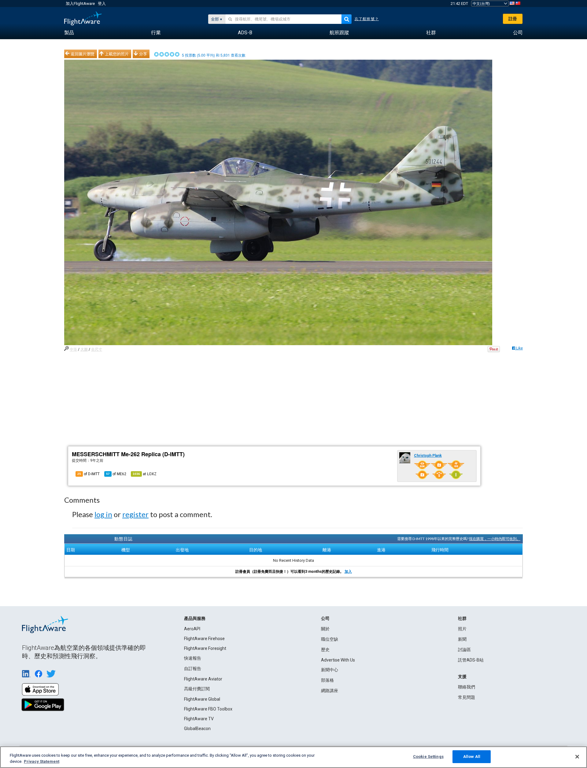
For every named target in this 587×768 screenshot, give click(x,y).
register (135, 514)
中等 (73, 349)
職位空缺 (329, 639)
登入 (102, 3)
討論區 (464, 649)
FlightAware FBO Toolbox (208, 708)
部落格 (327, 680)
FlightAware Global (202, 699)
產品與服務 (194, 618)
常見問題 (466, 697)
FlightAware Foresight (205, 648)
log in (103, 514)
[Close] (577, 756)
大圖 (84, 349)
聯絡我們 (466, 686)
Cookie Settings (428, 756)
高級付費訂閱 (197, 688)
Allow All (471, 756)
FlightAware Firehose (204, 638)
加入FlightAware (80, 3)
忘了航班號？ (367, 19)
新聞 (462, 639)
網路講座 (329, 690)
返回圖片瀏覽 (82, 53)
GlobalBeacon (197, 728)
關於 (325, 628)
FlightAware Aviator (203, 679)
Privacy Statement (41, 761)
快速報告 (192, 658)
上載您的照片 (117, 53)
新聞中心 (329, 669)
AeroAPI (192, 628)
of (116, 474)
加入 (348, 571)
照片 (462, 628)
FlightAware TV (199, 718)
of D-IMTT (88, 474)
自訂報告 (192, 668)
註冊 (512, 18)
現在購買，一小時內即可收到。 (494, 538)
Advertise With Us (338, 660)
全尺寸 (96, 349)
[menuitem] (69, 32)
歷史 (325, 649)
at (145, 474)
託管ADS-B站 (471, 660)
